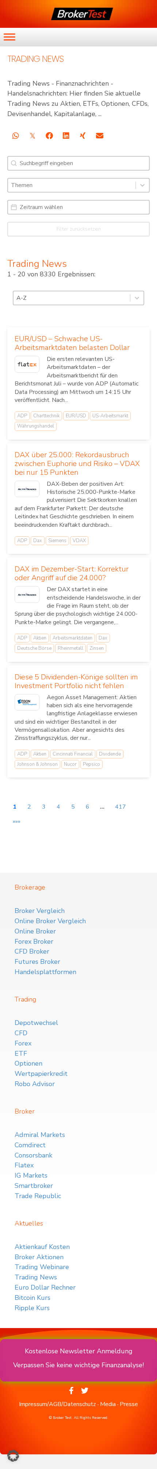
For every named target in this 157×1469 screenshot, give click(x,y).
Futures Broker (37, 961)
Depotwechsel (36, 1022)
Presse (129, 1404)
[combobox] (71, 185)
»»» (16, 821)
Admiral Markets (40, 1134)
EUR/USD (76, 416)
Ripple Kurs (32, 1308)
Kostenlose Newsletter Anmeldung (79, 1351)
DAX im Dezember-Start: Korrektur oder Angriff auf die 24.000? (72, 573)
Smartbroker (34, 1185)
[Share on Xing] (82, 135)
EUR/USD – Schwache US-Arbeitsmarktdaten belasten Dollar (72, 343)
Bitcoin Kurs (32, 1297)
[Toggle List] (142, 185)
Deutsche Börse (34, 648)
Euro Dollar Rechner (45, 1287)
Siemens (57, 540)
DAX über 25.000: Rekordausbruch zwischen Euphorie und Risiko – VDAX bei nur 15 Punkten (77, 463)
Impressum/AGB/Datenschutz (57, 1404)
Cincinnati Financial (73, 754)
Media (108, 1404)
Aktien (39, 638)
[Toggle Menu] (9, 36)
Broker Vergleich (40, 910)
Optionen (28, 1063)
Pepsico (91, 764)
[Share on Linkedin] (66, 135)
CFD (21, 1033)
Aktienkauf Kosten (42, 1246)
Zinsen (96, 648)
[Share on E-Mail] (99, 135)
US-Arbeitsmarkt (110, 416)
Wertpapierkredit (41, 1073)
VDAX (79, 540)
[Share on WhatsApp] (15, 135)
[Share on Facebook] (49, 135)
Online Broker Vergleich (50, 921)
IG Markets (31, 1175)
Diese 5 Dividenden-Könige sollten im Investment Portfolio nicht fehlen (76, 681)
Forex (23, 1043)
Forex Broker (34, 941)
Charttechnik (46, 416)
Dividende (110, 754)
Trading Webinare (42, 1267)
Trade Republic (38, 1196)
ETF (21, 1053)
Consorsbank (33, 1155)
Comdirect (30, 1145)
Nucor (70, 764)
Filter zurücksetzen (79, 228)
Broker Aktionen (39, 1257)
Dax (37, 540)
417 (120, 807)
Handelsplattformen (45, 971)
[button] (13, 1456)
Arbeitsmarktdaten (72, 638)
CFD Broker (32, 951)
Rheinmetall (70, 648)
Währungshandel (35, 426)
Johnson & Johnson (37, 764)
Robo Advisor (35, 1084)
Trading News (36, 1277)
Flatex (24, 1165)
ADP (22, 416)
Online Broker (35, 931)
